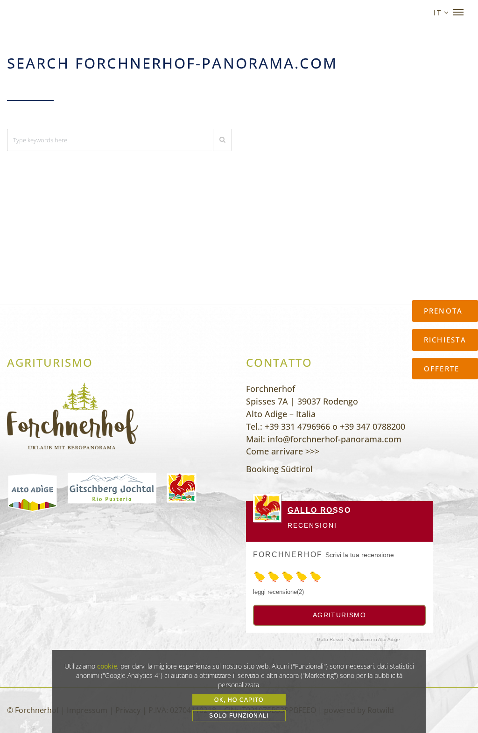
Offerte (442, 368)
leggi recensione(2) (278, 591)
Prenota (443, 310)
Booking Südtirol (279, 469)
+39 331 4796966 (297, 426)
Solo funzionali (238, 715)
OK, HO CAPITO (238, 700)
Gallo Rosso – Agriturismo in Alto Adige (358, 639)
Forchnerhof (288, 554)
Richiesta (445, 339)
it (438, 12)
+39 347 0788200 (372, 426)
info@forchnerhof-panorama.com (334, 439)
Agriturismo (339, 615)
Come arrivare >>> (282, 451)
